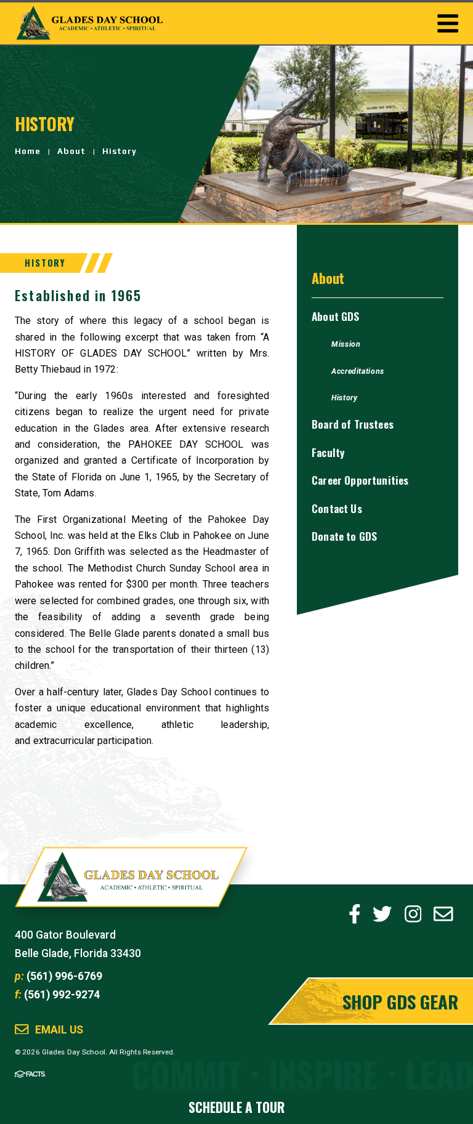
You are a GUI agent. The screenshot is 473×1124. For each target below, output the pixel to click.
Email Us (59, 1030)
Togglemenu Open (447, 23)
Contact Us (337, 508)
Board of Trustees (353, 424)
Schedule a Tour (236, 1107)
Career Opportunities (360, 480)
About (71, 151)
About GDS (335, 316)
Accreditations (357, 371)
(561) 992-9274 (62, 995)
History (119, 151)
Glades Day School (131, 884)
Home (28, 151)
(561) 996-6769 (64, 976)
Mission (345, 344)
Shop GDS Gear (400, 1001)
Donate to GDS (344, 536)
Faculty (328, 452)
